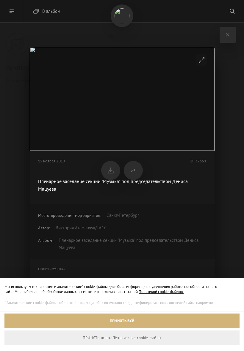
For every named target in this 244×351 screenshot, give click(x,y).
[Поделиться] (133, 170)
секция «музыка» (51, 269)
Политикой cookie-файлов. (161, 291)
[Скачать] (110, 170)
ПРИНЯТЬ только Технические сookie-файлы (122, 337)
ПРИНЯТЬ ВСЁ (122, 320)
